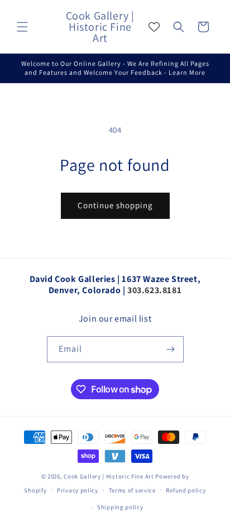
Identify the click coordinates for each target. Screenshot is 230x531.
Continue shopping (115, 205)
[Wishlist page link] (154, 26)
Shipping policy (120, 507)
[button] (22, 27)
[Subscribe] (171, 349)
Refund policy (185, 490)
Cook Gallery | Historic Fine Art (109, 476)
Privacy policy (77, 490)
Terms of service (132, 490)
